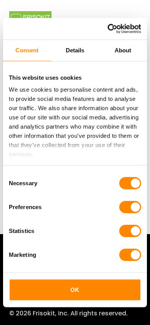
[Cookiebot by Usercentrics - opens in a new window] (108, 29)
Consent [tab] (26, 50)
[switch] (130, 207)
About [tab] (123, 50)
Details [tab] (75, 50)
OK (74, 289)
